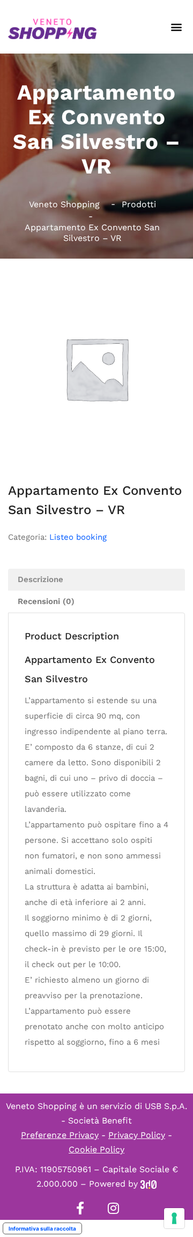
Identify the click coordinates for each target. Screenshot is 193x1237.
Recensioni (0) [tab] (46, 601)
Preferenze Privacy (60, 1135)
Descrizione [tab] (40, 579)
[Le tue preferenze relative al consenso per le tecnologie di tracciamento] (174, 1218)
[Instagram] (113, 1208)
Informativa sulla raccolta (42, 1228)
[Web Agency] (148, 1184)
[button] (176, 27)
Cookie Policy (96, 1149)
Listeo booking (78, 537)
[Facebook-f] (79, 1208)
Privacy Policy (136, 1135)
